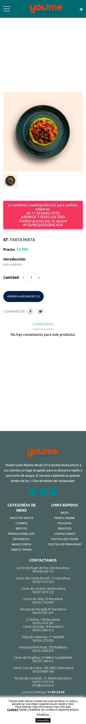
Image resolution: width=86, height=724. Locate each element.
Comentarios (43, 324)
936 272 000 (45, 640)
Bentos (21, 528)
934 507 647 (45, 613)
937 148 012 (45, 661)
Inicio (65, 512)
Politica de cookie (64, 538)
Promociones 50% (21, 533)
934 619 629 (45, 582)
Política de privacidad (64, 544)
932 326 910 (45, 682)
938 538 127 (45, 571)
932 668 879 (45, 651)
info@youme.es (43, 685)
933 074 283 (45, 623)
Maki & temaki (21, 549)
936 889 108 (45, 671)
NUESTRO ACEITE (21, 517)
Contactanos (64, 533)
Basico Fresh (21, 544)
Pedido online (64, 517)
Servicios (65, 528)
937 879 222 (45, 592)
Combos (21, 523)
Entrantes (21, 538)
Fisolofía (64, 523)
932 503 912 (45, 630)
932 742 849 (45, 602)
